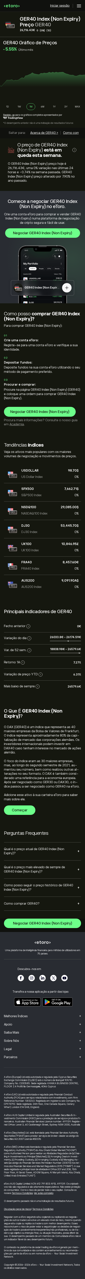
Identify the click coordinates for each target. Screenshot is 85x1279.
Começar (19, 810)
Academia (16, 424)
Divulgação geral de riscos (17, 1209)
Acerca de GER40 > (44, 133)
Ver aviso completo (43, 1193)
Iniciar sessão (60, 5)
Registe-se (9, 115)
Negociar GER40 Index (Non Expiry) (42, 233)
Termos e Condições (22, 1193)
